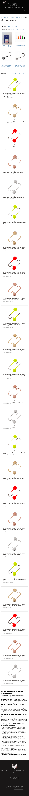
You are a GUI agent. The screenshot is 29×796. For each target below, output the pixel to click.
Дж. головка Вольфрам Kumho (7, 46)
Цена (15, 26)
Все (23, 73)
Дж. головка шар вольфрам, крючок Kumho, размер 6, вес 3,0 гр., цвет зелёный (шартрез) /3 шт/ (14, 452)
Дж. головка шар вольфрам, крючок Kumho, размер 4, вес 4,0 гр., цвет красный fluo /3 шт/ (14, 376)
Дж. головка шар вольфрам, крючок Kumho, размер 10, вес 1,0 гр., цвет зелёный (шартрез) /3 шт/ (14, 95)
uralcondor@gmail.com (17, 786)
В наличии (12, 29)
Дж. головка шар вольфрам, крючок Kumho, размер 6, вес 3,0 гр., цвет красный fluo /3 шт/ (14, 503)
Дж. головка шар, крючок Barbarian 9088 (20, 67)
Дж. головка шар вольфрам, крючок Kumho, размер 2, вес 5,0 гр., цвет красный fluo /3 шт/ (14, 273)
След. (19, 73)
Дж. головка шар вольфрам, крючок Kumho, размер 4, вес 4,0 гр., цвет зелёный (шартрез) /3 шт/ (14, 324)
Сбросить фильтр (20, 29)
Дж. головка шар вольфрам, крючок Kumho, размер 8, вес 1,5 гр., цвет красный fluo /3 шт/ (14, 630)
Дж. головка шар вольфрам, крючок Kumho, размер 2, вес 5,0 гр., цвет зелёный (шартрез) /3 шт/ (14, 222)
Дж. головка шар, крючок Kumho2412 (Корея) (6, 67)
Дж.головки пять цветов (20, 46)
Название (10, 26)
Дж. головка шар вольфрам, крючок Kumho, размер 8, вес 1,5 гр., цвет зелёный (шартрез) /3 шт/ (14, 579)
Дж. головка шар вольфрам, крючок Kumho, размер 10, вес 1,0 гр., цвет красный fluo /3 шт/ (14, 146)
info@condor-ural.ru (18, 787)
